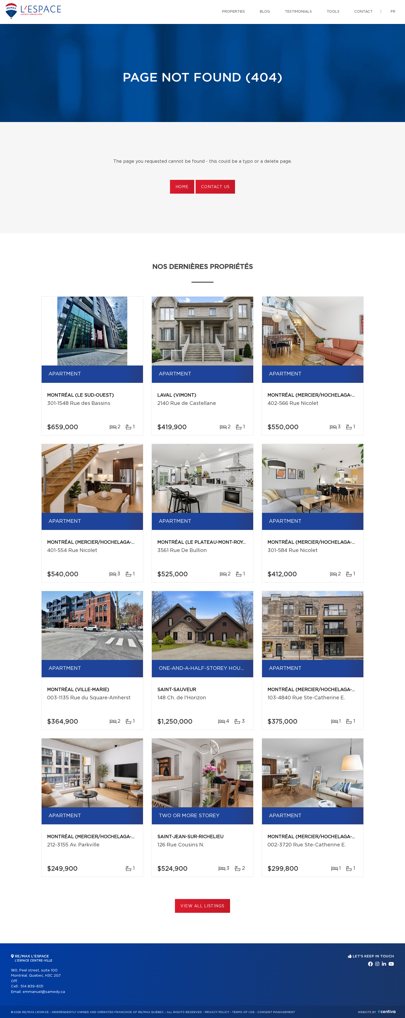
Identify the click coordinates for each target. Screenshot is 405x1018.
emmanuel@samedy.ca (44, 992)
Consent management (276, 1012)
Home (182, 187)
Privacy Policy (217, 1012)
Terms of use (243, 1012)
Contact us (215, 187)
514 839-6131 (31, 986)
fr (393, 11)
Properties (233, 11)
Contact (363, 11)
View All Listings (202, 906)
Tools (333, 11)
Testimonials (298, 11)
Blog (265, 11)
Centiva (387, 1011)
